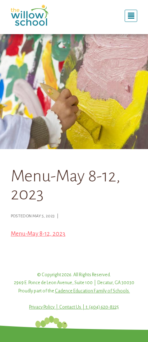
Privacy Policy (42, 307)
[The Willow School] (40, 15)
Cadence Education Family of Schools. (92, 291)
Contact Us (70, 307)
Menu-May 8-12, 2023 (38, 234)
